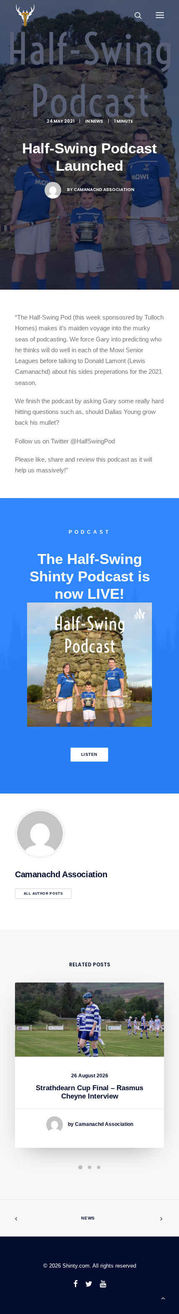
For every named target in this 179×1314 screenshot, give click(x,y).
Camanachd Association (104, 189)
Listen (89, 754)
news (97, 121)
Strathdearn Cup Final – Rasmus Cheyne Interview (89, 1092)
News (88, 1218)
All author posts (43, 893)
